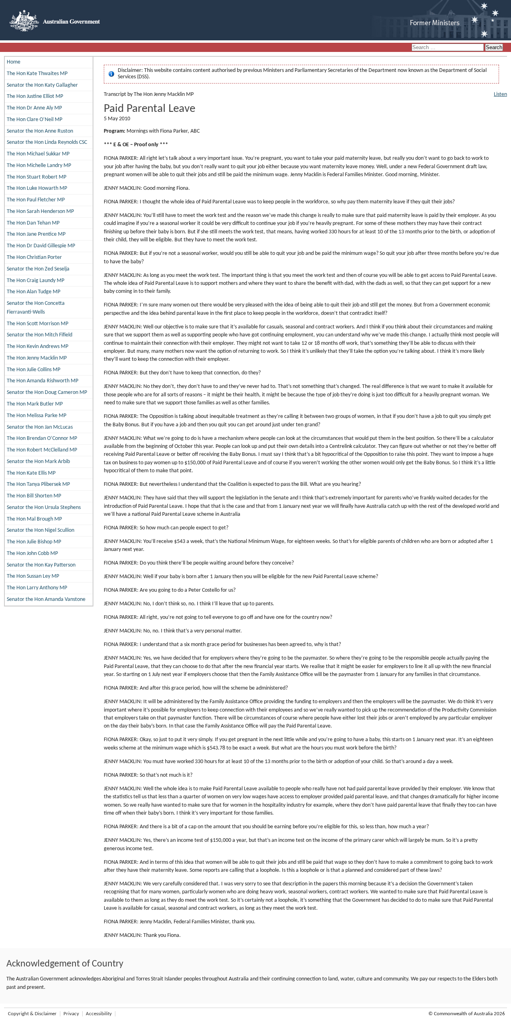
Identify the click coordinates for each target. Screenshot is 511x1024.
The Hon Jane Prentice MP (36, 234)
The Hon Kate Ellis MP (31, 473)
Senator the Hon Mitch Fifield (39, 335)
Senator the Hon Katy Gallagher (42, 85)
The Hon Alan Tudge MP (33, 291)
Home (13, 62)
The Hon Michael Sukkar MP (38, 154)
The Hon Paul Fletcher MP (36, 200)
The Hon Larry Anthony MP (37, 588)
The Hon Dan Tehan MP (33, 223)
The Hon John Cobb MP (32, 553)
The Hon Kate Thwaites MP (37, 73)
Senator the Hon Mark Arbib (38, 461)
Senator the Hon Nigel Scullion (40, 530)
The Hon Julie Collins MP (33, 369)
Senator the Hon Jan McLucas (40, 427)
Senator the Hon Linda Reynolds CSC (47, 142)
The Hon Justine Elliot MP (35, 96)
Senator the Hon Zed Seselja (38, 269)
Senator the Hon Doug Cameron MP (47, 392)
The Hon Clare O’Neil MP (34, 119)
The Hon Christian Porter (34, 257)
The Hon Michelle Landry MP (39, 165)
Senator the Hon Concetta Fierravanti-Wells (36, 308)
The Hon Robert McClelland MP (42, 450)
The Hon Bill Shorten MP (34, 496)
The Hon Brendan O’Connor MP (42, 438)
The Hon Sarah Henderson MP (40, 211)
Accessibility (99, 1013)
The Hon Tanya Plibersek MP (38, 484)
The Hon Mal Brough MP (34, 519)
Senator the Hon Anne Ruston (40, 131)
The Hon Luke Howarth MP (37, 188)
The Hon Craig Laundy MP (35, 280)
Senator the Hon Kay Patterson (41, 565)
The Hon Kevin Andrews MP (37, 346)
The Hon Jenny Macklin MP (37, 358)
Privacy (71, 1013)
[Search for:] (448, 47)
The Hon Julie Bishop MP (34, 542)
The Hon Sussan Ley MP (33, 576)
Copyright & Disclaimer (32, 1013)
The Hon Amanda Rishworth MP (42, 381)
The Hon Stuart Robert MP (36, 177)
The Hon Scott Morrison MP (37, 323)
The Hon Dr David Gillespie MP (41, 246)
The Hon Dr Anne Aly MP (34, 108)
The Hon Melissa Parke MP (36, 415)
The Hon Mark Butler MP (35, 404)
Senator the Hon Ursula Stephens (44, 507)
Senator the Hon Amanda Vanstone (46, 599)
